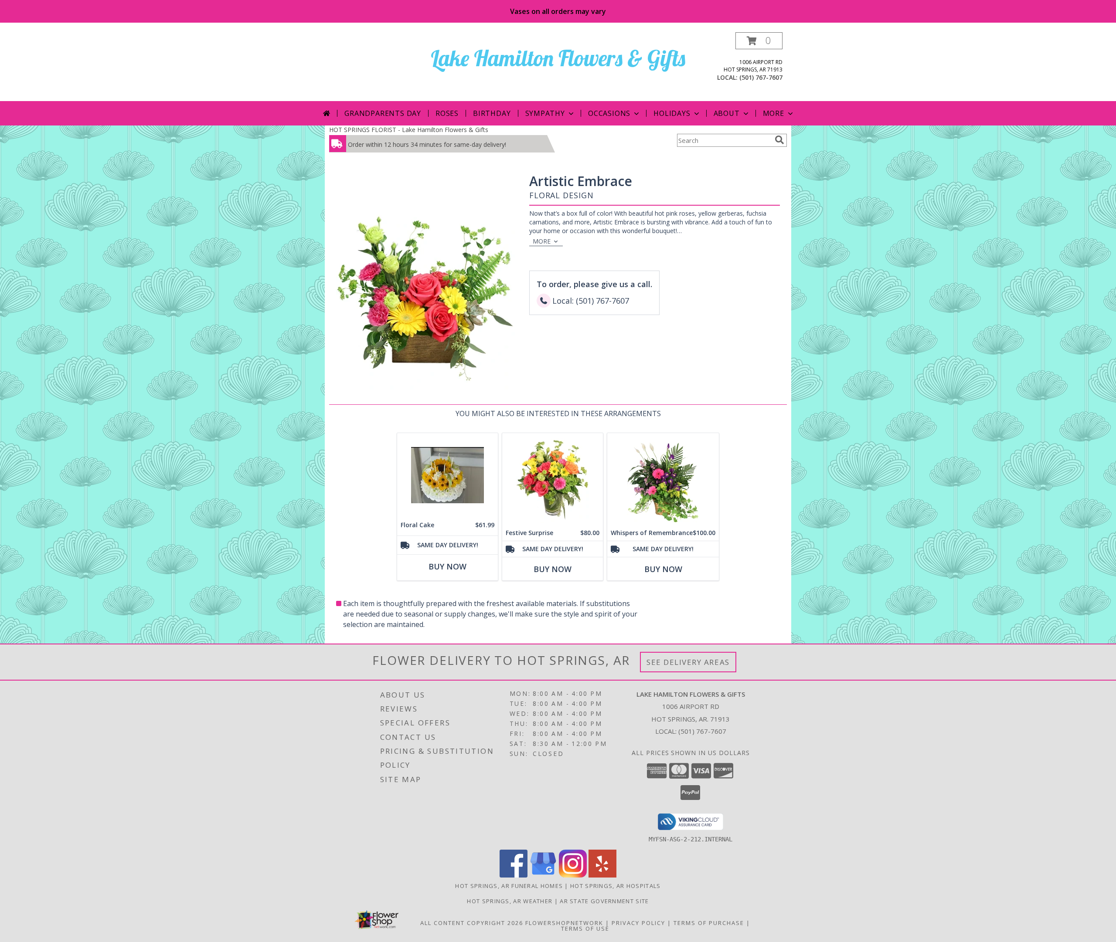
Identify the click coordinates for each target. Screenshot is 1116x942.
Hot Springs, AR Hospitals (615, 886)
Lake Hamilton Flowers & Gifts (558, 58)
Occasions (609, 113)
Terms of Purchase (709, 923)
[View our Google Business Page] (543, 875)
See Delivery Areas (688, 662)
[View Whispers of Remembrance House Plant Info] (663, 479)
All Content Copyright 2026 (471, 923)
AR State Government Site (604, 901)
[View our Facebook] (513, 875)
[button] (759, 40)
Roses (447, 113)
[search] (779, 140)
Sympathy (545, 113)
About (727, 113)
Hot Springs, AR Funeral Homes (509, 886)
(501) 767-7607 (761, 77)
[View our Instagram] (573, 875)
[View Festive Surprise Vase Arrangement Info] (552, 479)
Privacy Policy (638, 923)
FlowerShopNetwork (564, 923)
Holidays (671, 113)
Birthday (491, 113)
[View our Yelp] (602, 875)
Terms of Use (585, 928)
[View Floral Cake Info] (447, 475)
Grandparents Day (382, 113)
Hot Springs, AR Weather (509, 901)
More (773, 113)
